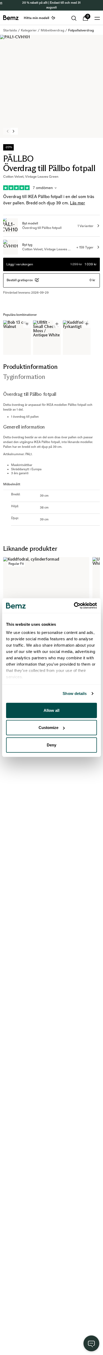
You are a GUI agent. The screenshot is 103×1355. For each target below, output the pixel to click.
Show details (75, 693)
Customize (48, 727)
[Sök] (74, 18)
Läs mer (77, 203)
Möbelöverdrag (52, 30)
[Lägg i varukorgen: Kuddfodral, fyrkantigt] (87, 324)
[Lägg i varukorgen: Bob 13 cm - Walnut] (27, 324)
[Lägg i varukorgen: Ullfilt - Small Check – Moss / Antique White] (57, 324)
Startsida (10, 30)
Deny (51, 744)
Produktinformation (30, 366)
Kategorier (29, 30)
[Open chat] (91, 1343)
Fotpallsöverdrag (81, 30)
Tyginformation (24, 376)
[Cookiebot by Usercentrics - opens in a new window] (74, 605)
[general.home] (10, 17)
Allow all (51, 710)
